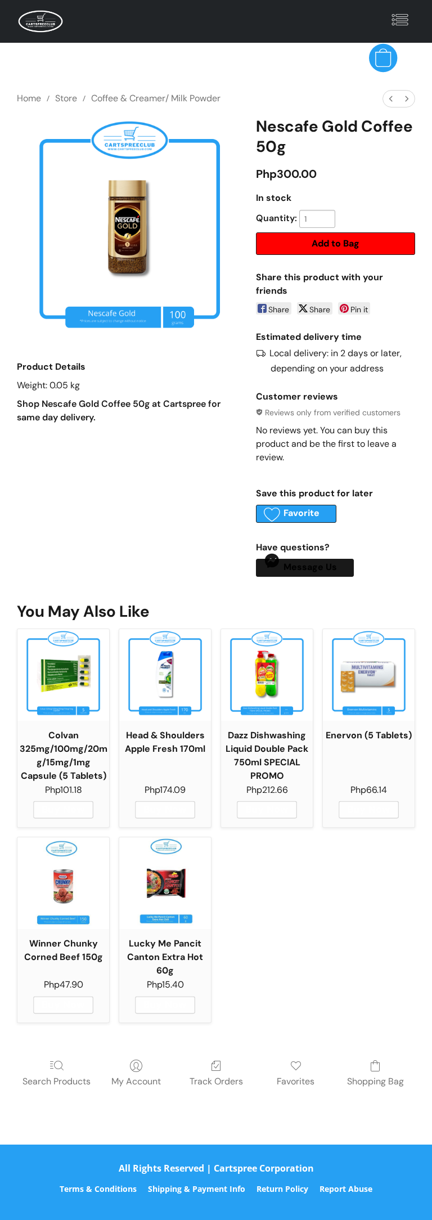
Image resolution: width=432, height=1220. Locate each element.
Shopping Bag (375, 1081)
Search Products (56, 1081)
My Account (136, 1081)
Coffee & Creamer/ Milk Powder (155, 98)
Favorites (295, 1081)
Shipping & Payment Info (196, 1188)
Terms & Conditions (98, 1188)
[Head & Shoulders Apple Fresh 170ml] (165, 675)
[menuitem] (391, 99)
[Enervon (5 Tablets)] (369, 675)
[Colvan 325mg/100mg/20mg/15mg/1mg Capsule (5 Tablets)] (63, 675)
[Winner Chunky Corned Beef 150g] (63, 883)
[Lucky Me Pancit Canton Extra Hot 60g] (165, 883)
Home (29, 98)
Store (66, 98)
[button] (40, 21)
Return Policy (282, 1188)
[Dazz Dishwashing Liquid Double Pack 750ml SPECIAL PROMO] (267, 675)
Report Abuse (346, 1188)
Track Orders (216, 1081)
